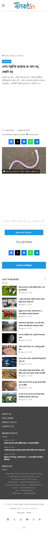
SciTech (20, 56)
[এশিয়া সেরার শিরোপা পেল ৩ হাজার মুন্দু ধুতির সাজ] (9, 350)
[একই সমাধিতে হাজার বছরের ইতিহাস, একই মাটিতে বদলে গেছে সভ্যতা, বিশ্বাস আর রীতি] (9, 374)
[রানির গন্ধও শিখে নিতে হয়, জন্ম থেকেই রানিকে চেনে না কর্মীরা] (9, 386)
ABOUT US (6, 414)
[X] (17, 141)
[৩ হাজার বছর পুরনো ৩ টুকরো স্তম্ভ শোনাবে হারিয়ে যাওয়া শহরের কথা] (9, 303)
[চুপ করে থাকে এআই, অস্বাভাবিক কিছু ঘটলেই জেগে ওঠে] (9, 362)
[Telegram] (36, 141)
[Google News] (24, 242)
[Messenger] (24, 141)
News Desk (9, 130)
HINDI (28, 513)
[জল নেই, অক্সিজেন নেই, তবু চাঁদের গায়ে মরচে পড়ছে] (9, 338)
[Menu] (3, 6)
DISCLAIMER (7, 418)
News (13, 56)
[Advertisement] (24, 32)
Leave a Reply (24, 265)
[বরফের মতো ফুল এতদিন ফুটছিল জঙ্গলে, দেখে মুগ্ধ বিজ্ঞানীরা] (9, 291)
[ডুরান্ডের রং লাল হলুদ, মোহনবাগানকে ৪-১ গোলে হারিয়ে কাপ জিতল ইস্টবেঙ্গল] (9, 314)
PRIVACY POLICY (9, 422)
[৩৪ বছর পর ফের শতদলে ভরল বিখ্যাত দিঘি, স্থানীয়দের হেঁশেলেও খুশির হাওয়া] (9, 398)
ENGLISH (21, 513)
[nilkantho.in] (24, 5)
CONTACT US (8, 426)
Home (6, 56)
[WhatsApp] (30, 141)
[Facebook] (11, 141)
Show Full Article (23, 232)
